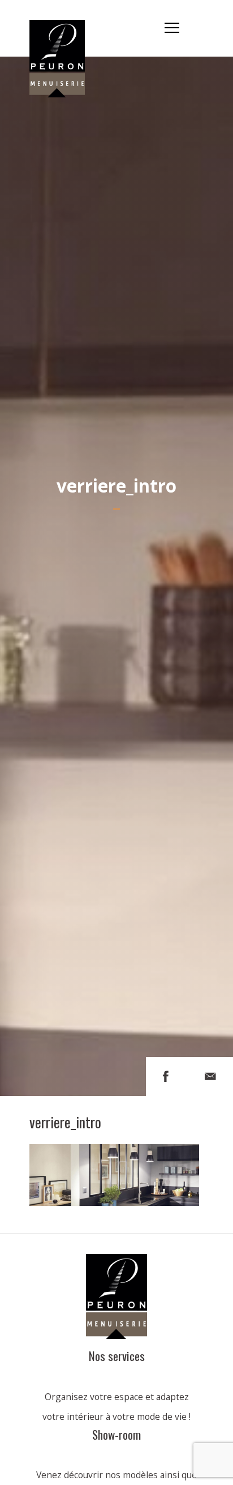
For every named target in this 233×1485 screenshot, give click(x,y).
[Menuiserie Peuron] (64, 28)
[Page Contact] (210, 1076)
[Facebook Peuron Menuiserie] (165, 1076)
